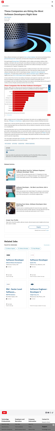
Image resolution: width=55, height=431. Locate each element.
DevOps (23, 138)
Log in (47, 230)
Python (44, 132)
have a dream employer (29, 57)
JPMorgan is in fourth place (15, 121)
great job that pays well (9, 58)
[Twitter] (7, 152)
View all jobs (46, 245)
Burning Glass (15, 61)
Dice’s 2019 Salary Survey (19, 75)
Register (39, 227)
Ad (51, 430)
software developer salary (32, 73)
